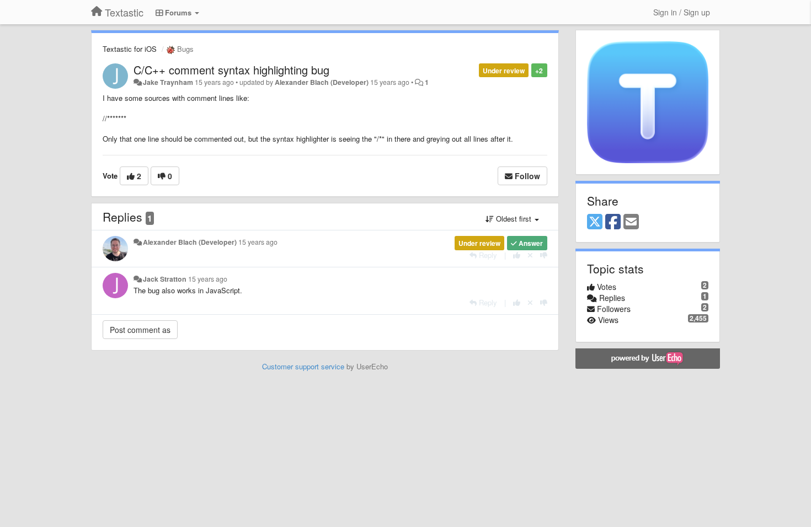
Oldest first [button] (513, 218)
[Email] (631, 222)
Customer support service (303, 366)
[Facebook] (613, 222)
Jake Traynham (168, 82)
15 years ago (258, 242)
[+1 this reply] (516, 255)
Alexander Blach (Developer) (322, 82)
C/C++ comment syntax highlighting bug (231, 70)
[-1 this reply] (543, 255)
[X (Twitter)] (594, 222)
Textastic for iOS (130, 49)
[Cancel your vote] (530, 255)
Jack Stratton (164, 279)
